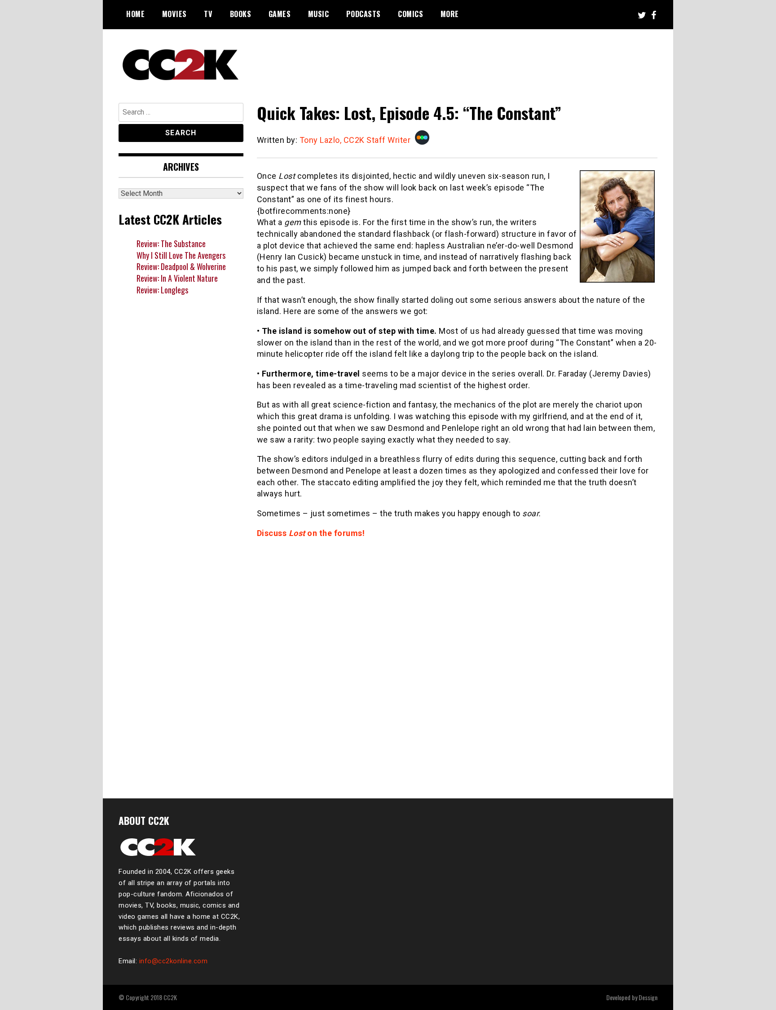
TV (208, 14)
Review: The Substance (171, 243)
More (450, 14)
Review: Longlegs (162, 290)
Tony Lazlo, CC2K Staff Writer (355, 140)
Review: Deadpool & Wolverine (181, 266)
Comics (410, 14)
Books (240, 14)
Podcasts (363, 14)
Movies (174, 14)
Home (135, 14)
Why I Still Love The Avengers (181, 255)
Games (280, 14)
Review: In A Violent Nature (177, 278)
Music (318, 14)
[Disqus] (457, 663)
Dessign (648, 997)
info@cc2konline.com (173, 961)
